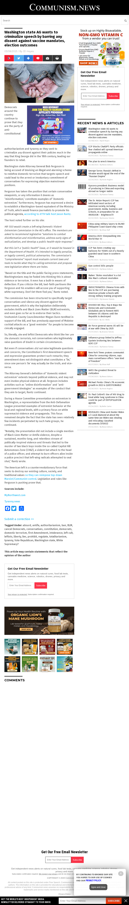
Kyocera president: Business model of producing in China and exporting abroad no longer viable (106, 188)
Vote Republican (23, 540)
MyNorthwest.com (14, 495)
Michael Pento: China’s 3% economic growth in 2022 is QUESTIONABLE (106, 384)
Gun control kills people (100, 265)
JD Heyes (28, 51)
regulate (43, 536)
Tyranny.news (12, 501)
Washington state (45, 540)
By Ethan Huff (105, 230)
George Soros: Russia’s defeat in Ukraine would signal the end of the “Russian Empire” (106, 173)
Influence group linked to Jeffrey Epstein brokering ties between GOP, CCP (105, 340)
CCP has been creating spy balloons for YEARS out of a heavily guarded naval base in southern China (106, 252)
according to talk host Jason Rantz (47, 214)
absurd (27, 525)
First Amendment (38, 532)
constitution (51, 529)
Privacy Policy (64, 894)
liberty (17, 536)
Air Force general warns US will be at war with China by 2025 (105, 327)
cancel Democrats (14, 529)
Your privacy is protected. (17, 594)
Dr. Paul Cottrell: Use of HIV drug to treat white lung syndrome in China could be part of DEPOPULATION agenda (106, 398)
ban (64, 525)
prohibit (32, 536)
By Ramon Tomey (106, 156)
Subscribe (114, 900)
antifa (35, 525)
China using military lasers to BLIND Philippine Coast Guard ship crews (106, 225)
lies (24, 536)
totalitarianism (57, 536)
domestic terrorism (15, 532)
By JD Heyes (104, 141)
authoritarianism (50, 525)
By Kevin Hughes (106, 180)
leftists (8, 536)
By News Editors (106, 165)
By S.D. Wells (105, 320)
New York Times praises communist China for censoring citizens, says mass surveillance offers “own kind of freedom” (106, 357)
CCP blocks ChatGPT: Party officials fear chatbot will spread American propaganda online (105, 149)
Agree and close (98, 887)
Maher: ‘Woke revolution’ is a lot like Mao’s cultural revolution (104, 277)
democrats (65, 529)
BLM (69, 525)
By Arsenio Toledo (107, 218)
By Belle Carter (106, 406)
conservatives (34, 529)
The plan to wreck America (101, 161)
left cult (68, 532)
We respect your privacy (48, 874)
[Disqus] (39, 724)
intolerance (56, 532)
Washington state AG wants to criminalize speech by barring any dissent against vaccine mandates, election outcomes (105, 133)
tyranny (8, 540)
